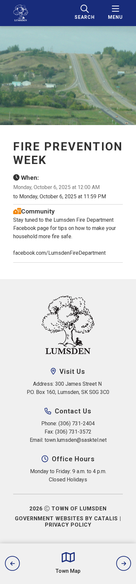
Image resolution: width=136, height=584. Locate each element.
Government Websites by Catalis (66, 518)
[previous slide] (12, 563)
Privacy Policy (68, 525)
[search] (85, 13)
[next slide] (123, 563)
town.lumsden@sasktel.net (76, 440)
